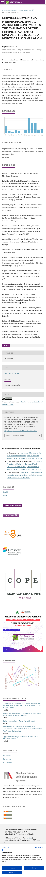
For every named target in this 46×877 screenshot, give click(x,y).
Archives (12, 10)
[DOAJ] (10, 537)
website (29, 838)
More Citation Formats (15, 435)
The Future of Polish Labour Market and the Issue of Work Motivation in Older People (24, 464)
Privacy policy (39, 847)
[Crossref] (12, 555)
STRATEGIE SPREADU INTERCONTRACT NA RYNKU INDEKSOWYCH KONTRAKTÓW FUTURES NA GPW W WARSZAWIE (22, 706)
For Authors (7, 759)
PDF (7, 346)
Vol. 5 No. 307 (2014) (25, 10)
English (5, 492)
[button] (5, 847)
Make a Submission (13, 505)
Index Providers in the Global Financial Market (19, 721)
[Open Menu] (2, 2)
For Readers (7, 755)
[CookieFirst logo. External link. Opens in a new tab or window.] (2, 850)
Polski (5, 495)
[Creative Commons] (19, 537)
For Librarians (7, 762)
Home (4, 10)
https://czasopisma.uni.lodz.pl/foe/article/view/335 (20, 431)
